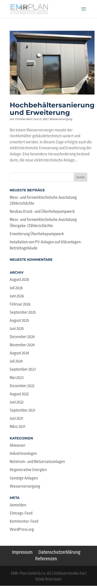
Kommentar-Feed (24, 521)
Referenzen (46, 558)
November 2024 (22, 345)
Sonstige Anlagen (24, 478)
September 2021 (22, 410)
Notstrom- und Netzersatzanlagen (37, 461)
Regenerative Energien (28, 469)
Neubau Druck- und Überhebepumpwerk (42, 211)
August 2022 (19, 394)
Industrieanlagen (23, 453)
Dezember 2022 (22, 386)
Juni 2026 (17, 296)
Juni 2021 (16, 418)
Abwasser (17, 445)
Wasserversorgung (61, 119)
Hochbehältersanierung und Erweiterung (52, 109)
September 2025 (23, 312)
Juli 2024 (16, 361)
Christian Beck (23, 119)
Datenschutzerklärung (59, 552)
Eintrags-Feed (21, 513)
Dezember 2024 (22, 337)
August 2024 (19, 353)
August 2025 (19, 320)
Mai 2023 (16, 377)
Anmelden (18, 505)
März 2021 (17, 426)
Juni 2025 (17, 328)
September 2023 (23, 369)
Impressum (22, 552)
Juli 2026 (16, 288)
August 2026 (19, 279)
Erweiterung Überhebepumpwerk (37, 234)
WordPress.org (22, 529)
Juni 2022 (16, 402)
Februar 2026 (20, 304)
